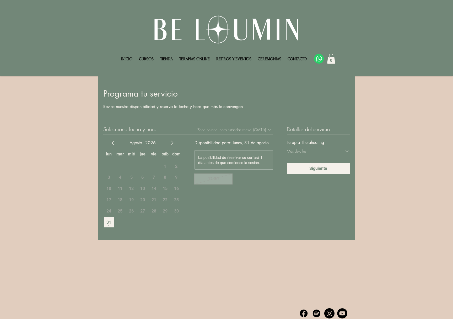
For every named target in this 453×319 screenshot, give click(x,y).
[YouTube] (342, 313)
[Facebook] (304, 313)
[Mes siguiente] (172, 143)
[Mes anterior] (113, 143)
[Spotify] (316, 313)
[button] (331, 59)
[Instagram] (329, 313)
